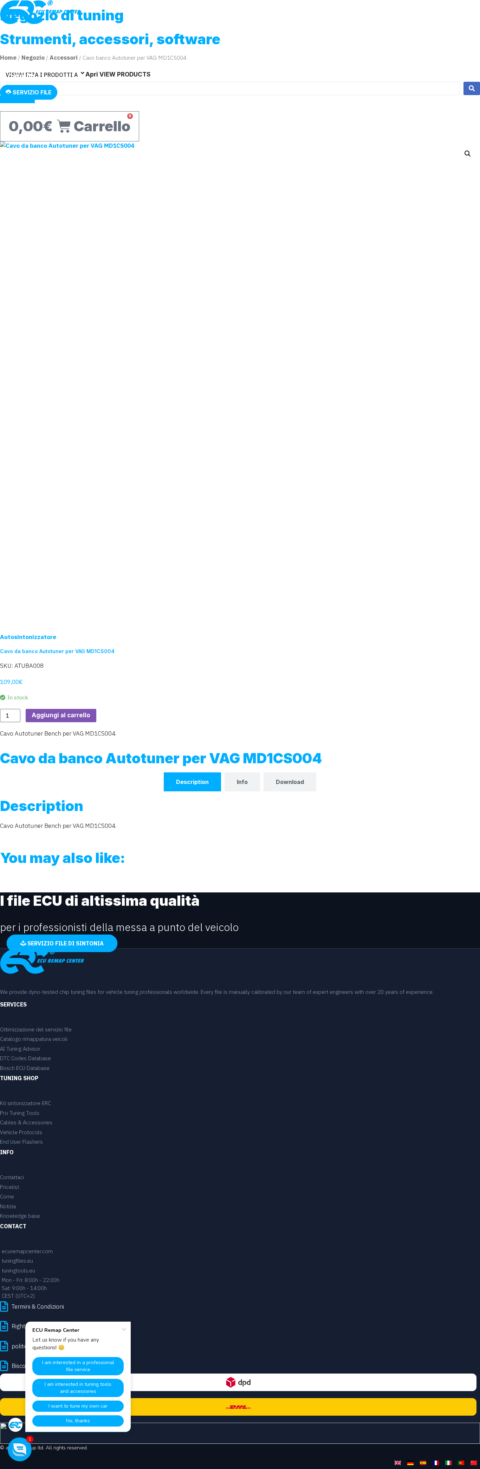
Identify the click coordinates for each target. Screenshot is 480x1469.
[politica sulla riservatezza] (4, 1346)
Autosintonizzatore (28, 637)
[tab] (192, 781)
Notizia (361, 32)
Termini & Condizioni (38, 1306)
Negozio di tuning (445, 32)
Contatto (395, 32)
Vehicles (279, 32)
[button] (467, 153)
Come (334, 32)
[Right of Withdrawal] (4, 1326)
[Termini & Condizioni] (4, 1306)
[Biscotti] (4, 1365)
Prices (309, 32)
